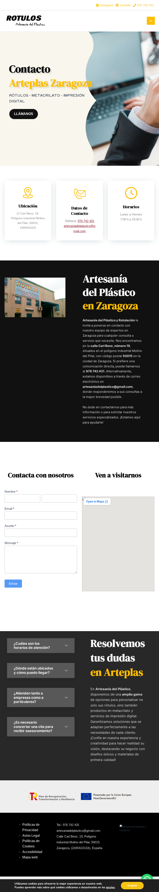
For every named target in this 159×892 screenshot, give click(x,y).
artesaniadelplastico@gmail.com (78, 830)
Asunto (10, 526)
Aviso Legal (31, 835)
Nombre (11, 491)
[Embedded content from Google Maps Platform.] (118, 544)
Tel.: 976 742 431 (68, 825)
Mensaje (11, 543)
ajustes (110, 887)
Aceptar (132, 885)
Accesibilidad (32, 852)
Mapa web (30, 857)
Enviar (13, 583)
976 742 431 (86, 221)
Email (9, 508)
